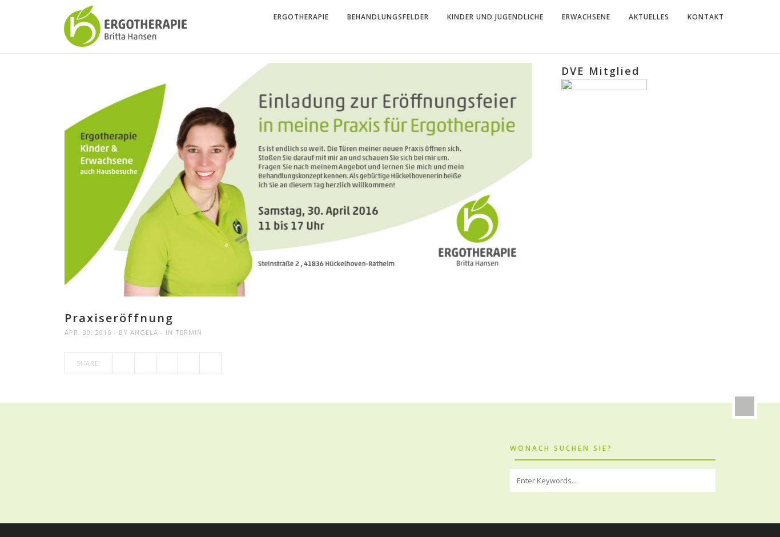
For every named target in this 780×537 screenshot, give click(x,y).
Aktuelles (649, 17)
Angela (144, 332)
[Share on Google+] (167, 363)
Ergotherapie (301, 17)
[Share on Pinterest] (189, 363)
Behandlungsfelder (388, 17)
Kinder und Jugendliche (495, 17)
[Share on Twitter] (145, 363)
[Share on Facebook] (124, 363)
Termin (188, 332)
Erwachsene (586, 17)
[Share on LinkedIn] (211, 363)
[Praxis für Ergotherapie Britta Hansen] (127, 26)
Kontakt (705, 17)
